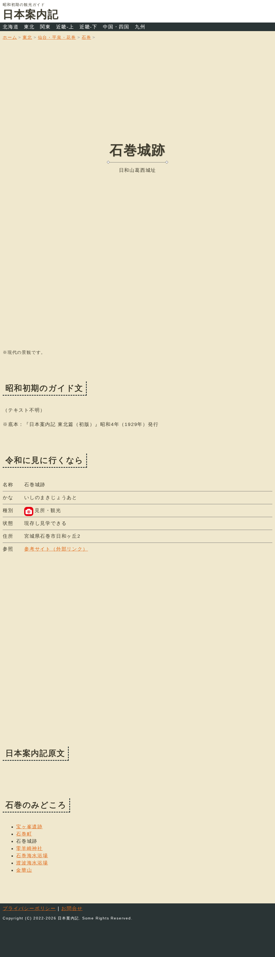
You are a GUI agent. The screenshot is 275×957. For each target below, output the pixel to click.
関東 (45, 26)
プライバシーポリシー (29, 908)
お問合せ (71, 908)
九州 (140, 26)
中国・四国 (116, 26)
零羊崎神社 (29, 848)
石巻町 (24, 834)
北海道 (11, 26)
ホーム (10, 37)
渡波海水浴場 (32, 863)
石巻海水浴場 (32, 855)
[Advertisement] (137, 95)
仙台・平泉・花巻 (57, 37)
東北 (29, 26)
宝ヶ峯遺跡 (29, 826)
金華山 (24, 870)
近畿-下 (88, 26)
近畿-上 (65, 26)
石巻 (86, 37)
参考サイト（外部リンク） (56, 549)
